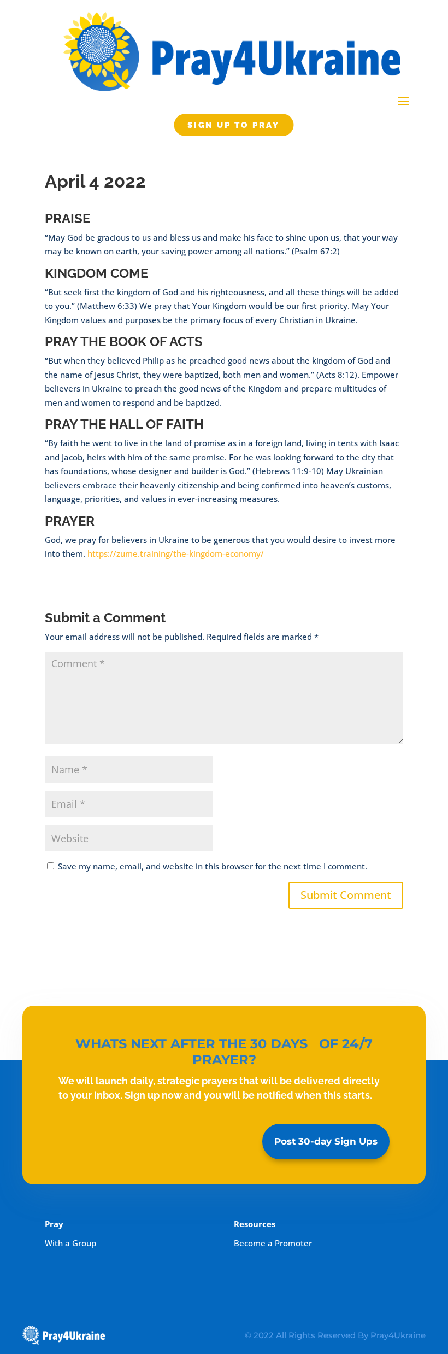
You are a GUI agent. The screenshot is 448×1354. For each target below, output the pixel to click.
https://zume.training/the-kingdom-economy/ (175, 553)
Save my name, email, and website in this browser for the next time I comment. (212, 866)
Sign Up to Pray (233, 125)
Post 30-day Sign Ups (326, 1141)
